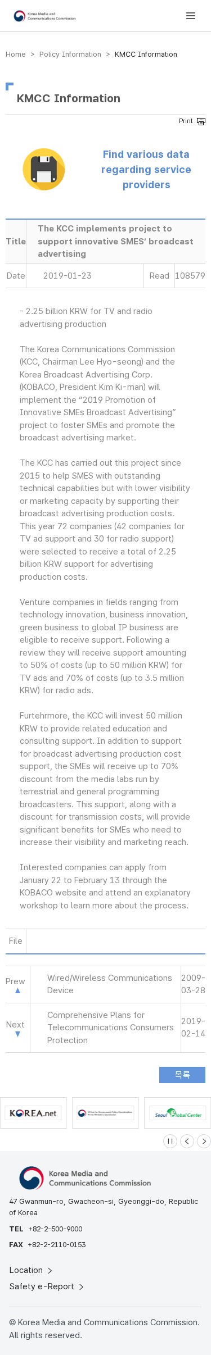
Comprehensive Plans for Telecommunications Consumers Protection (110, 1027)
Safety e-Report (43, 1286)
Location (27, 1270)
